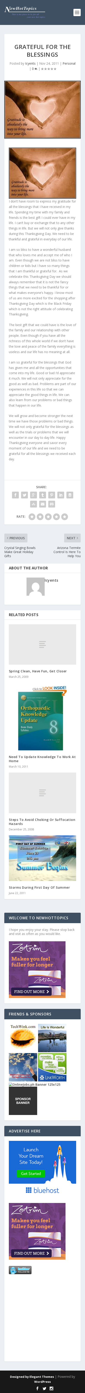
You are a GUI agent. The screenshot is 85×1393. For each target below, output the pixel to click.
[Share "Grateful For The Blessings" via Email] (42, 504)
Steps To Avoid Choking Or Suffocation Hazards (42, 821)
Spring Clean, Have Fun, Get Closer (38, 671)
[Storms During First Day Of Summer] (42, 858)
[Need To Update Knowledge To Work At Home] (42, 716)
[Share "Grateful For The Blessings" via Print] (51, 504)
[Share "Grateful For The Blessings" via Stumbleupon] (33, 504)
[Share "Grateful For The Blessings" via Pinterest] (51, 495)
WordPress (42, 1382)
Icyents (30, 63)
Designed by (19, 1377)
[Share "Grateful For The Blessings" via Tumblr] (42, 495)
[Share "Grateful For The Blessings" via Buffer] (69, 495)
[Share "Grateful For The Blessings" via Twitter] (24, 495)
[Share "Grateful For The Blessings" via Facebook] (15, 495)
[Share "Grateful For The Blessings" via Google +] (33, 495)
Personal (69, 63)
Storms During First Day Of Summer (39, 887)
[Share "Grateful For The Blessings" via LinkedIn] (60, 495)
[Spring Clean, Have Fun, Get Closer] (42, 644)
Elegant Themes (41, 1377)
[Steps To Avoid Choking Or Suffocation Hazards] (42, 793)
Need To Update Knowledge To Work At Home (42, 759)
